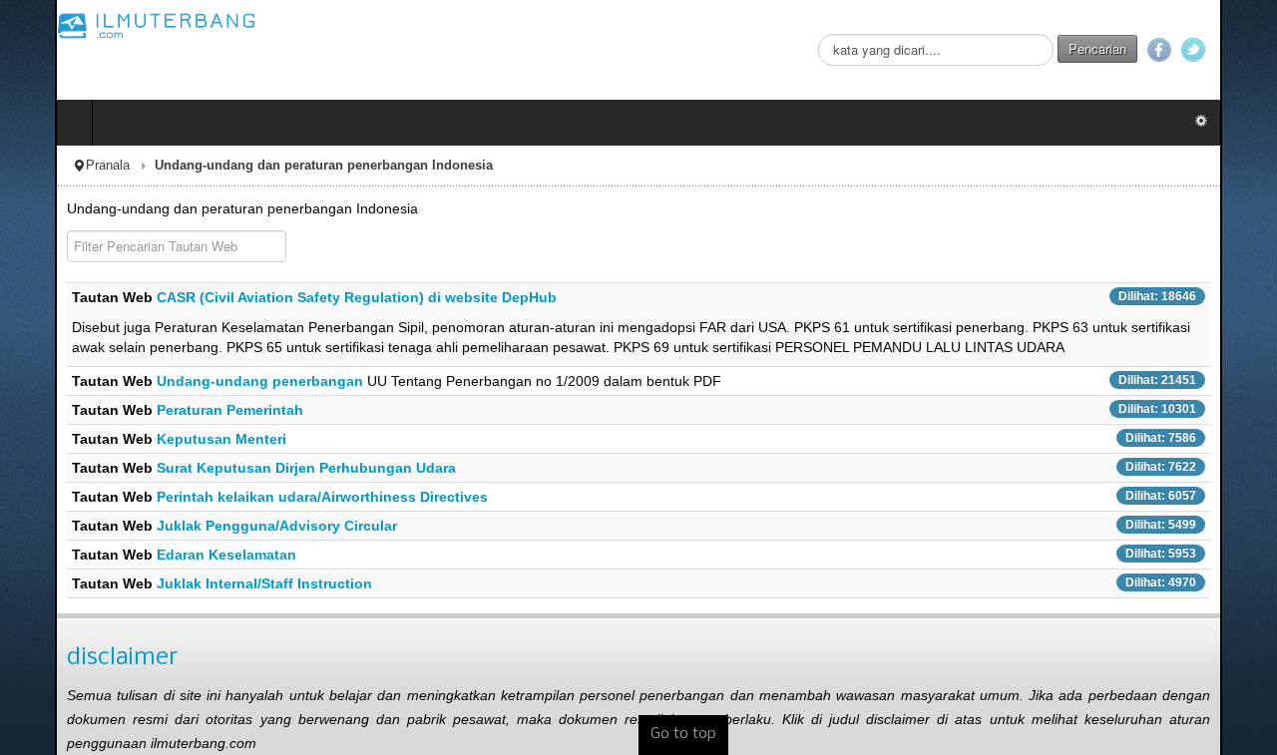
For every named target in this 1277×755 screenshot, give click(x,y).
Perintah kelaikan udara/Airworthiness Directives (267, 497)
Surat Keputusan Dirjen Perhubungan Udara (251, 468)
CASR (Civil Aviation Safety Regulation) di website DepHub (302, 297)
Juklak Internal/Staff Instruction (209, 583)
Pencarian (1152, 48)
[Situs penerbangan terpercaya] (102, 25)
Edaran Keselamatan (171, 555)
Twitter (1248, 50)
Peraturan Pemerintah (175, 410)
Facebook (1214, 50)
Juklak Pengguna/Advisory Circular (222, 526)
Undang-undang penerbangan (207, 381)
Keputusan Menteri (166, 439)
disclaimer (67, 657)
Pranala (53, 166)
